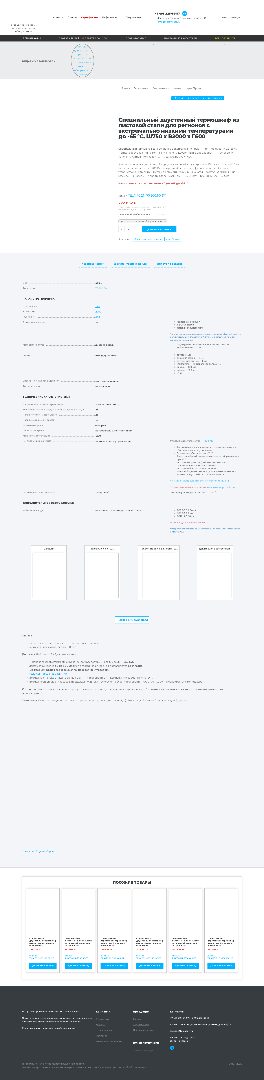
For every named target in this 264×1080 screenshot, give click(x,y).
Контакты (58, 17)
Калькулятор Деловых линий (48, 673)
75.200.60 (101, 288)
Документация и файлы (130, 263)
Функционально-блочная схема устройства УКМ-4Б (200, 480)
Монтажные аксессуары (180, 38)
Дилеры (72, 17)
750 (97, 306)
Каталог (137, 1019)
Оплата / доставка (169, 263)
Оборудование (136, 38)
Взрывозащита (225, 38)
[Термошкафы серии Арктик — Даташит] (49, 575)
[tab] (93, 263)
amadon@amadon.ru (169, 22)
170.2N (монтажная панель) (147, 239)
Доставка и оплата (143, 1030)
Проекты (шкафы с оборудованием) (83, 38)
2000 (98, 311)
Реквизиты (102, 1019)
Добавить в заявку (159, 229)
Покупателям (133, 17)
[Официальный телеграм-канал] (183, 14)
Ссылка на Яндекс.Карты (38, 851)
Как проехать (106, 1030)
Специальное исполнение (167, 88)
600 (97, 317)
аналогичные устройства (221, 487)
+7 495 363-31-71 (200, 1018)
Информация (109, 17)
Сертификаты (89, 17)
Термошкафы (32, 38)
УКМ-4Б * (209, 441)
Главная (125, 88)
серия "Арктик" (194, 88)
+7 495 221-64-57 (167, 13)
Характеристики (93, 263)
